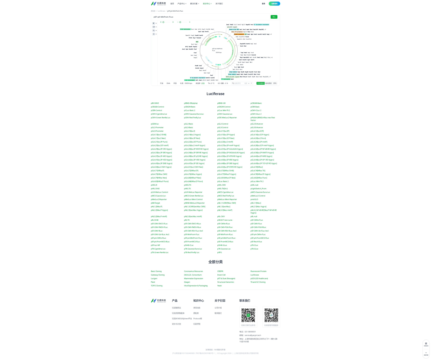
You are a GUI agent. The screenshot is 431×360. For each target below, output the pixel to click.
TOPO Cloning (156, 285)
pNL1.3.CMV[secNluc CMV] (194, 206)
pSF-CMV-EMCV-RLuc (192, 223)
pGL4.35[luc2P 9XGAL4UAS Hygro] (231, 152)
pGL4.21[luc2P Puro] (159, 142)
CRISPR (220, 271)
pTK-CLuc (254, 245)
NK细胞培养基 (219, 349)
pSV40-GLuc (222, 245)
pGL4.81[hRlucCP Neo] (226, 178)
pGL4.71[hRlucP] (157, 170)
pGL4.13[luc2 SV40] (158, 134)
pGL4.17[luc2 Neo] (158, 138)
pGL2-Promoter (157, 127)
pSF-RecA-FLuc (256, 241)
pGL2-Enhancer (257, 124)
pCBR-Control (156, 110)
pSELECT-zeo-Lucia (224, 220)
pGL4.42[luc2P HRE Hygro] (194, 160)
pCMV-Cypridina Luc (159, 114)
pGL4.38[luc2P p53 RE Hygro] (195, 156)
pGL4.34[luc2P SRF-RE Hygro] (195, 152)
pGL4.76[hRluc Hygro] (193, 174)
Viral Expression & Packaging (196, 285)
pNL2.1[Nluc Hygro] (258, 206)
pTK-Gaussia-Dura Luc (193, 249)
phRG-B (154, 185)
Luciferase (161, 11)
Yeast (219, 285)
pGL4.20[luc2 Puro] (258, 138)
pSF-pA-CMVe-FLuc (258, 234)
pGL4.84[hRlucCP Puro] (193, 181)
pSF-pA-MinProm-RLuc (226, 238)
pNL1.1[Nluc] (256, 203)
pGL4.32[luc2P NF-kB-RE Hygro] (263, 149)
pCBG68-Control (157, 107)
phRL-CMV (221, 185)
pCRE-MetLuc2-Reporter (227, 117)
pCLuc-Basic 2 (189, 110)
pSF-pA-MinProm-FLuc (193, 238)
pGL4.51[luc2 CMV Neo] (193, 167)
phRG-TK (187, 185)
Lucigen (154, 278)
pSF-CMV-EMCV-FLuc (159, 223)
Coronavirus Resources (193, 271)
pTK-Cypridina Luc (158, 249)
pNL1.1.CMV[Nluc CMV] (226, 203)
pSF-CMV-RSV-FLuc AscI (193, 231)
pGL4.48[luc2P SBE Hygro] (227, 163)
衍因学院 (196, 324)
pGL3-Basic (188, 127)
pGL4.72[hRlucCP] (191, 170)
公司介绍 (218, 308)
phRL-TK (187, 188)
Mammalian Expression (193, 278)
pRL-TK (187, 220)
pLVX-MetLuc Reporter (193, 192)
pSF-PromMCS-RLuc (225, 241)
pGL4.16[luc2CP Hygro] (260, 134)
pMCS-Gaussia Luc (158, 195)
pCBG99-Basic (189, 107)
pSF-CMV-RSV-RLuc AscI (226, 231)
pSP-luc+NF (155, 245)
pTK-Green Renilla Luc (159, 252)
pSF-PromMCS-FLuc (192, 241)
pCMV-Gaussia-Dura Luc (194, 114)
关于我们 (219, 3)
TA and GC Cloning (258, 282)
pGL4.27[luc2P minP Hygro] (228, 145)
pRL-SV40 (154, 220)
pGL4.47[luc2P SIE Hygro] (194, 163)
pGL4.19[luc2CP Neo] (225, 138)
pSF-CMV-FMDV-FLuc (159, 227)
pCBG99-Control (223, 107)
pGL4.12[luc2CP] (257, 131)
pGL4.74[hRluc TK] (258, 170)
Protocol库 (197, 318)
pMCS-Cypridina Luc (225, 192)
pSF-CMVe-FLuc (257, 220)
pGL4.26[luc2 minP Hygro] (194, 145)
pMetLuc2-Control (258, 195)
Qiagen (187, 282)
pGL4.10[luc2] (189, 131)
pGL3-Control (222, 127)
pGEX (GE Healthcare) (259, 278)
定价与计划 (176, 324)
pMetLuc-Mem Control (193, 199)
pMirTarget (155, 203)
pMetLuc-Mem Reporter (227, 199)
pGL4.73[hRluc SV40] (225, 170)
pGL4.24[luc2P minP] (259, 142)
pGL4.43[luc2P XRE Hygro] (227, 160)
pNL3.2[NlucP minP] (159, 216)
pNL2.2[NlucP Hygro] (159, 210)
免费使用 (274, 3)
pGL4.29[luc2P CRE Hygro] (161, 149)
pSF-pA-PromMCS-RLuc (160, 241)
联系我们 (218, 313)
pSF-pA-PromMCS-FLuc (260, 238)
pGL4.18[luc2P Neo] (192, 138)
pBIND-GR (221, 103)
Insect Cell (221, 275)
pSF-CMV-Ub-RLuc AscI (160, 234)
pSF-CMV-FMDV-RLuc (192, 227)
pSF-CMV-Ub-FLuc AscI (259, 231)
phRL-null (254, 185)
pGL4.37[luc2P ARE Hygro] (161, 156)
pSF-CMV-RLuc (156, 231)
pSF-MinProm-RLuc (225, 234)
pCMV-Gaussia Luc (224, 114)
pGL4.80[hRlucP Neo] (192, 178)
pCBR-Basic (255, 107)
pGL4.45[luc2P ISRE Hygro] (161, 163)
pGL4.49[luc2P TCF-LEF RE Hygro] (264, 163)
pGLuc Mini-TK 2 (257, 181)
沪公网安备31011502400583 (183, 353)
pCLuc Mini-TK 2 (223, 110)
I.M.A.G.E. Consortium (193, 275)
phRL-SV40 (155, 188)
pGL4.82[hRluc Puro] (259, 178)
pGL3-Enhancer (257, 127)
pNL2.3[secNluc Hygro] (193, 210)
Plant (153, 282)
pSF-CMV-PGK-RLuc (258, 227)
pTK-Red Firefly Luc (191, 252)
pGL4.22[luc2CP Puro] (192, 142)
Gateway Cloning (158, 275)
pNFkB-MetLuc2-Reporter (194, 203)
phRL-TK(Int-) (222, 188)
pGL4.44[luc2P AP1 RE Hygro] (262, 160)
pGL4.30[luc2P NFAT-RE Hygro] (196, 149)
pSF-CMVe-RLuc (223, 223)
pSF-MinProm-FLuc (191, 234)
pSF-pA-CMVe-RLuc (158, 238)
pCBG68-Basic (256, 103)
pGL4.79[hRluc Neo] (159, 178)
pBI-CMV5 (155, 103)
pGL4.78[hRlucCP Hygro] (260, 174)
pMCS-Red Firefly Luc (225, 195)
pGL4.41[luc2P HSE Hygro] (161, 160)
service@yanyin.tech (253, 335)
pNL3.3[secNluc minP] (193, 216)
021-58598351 (250, 331)
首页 (172, 3)
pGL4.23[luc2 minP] (225, 142)
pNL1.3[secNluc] (223, 206)
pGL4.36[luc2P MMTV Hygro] (262, 152)
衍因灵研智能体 (178, 313)
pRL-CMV (221, 216)
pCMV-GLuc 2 (256, 114)
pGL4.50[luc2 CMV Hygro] (161, 167)
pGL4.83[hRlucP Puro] (159, 181)
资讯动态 (196, 308)
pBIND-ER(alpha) (190, 103)
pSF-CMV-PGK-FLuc (225, 227)
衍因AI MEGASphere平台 (182, 318)
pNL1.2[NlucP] (156, 206)
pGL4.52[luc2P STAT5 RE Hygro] (229, 167)
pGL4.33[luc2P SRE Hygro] (161, 152)
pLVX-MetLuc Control (159, 192)
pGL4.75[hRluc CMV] (159, 174)
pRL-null (254, 216)
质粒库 (153, 11)
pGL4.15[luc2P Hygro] (226, 134)
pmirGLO (254, 199)
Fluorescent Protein (258, 271)
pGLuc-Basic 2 (223, 181)
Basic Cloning (156, 271)
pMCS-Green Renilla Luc (193, 195)
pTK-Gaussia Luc (224, 249)
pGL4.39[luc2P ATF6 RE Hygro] (229, 156)
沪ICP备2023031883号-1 (205, 353)
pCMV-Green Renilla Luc (160, 117)
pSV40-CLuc (189, 245)
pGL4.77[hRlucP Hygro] (226, 174)
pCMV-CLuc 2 (256, 110)
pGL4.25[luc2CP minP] (159, 145)
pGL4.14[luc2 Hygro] (192, 134)
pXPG (219, 252)
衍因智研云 (176, 308)
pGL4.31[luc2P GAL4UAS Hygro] (230, 149)
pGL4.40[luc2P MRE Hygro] (261, 156)
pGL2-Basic (188, 124)
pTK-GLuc (254, 249)
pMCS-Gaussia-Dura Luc (260, 192)
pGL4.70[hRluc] (257, 167)
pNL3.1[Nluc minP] (224, 210)
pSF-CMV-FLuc (256, 223)
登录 (263, 3)
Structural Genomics (225, 282)
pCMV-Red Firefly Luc (192, 117)
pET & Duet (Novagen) (226, 278)
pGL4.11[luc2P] (223, 131)
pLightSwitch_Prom (258, 188)
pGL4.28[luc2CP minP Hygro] (262, 145)
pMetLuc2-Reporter (159, 199)
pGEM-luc (155, 124)
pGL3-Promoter (157, 131)
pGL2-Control (222, 124)
